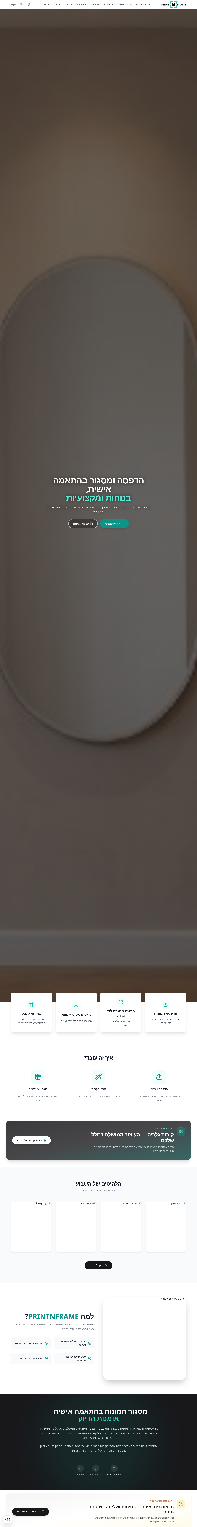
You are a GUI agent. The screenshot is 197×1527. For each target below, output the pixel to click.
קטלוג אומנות (81, 523)
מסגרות (95, 4)
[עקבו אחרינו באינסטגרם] (21, 4)
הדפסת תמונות (143, 4)
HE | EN (13, 4)
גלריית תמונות (125, 4)
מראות (58, 4)
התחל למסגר (112, 523)
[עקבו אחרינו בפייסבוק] (28, 4)
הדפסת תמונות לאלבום (76, 4)
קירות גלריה (108, 4)
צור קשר (47, 4)
